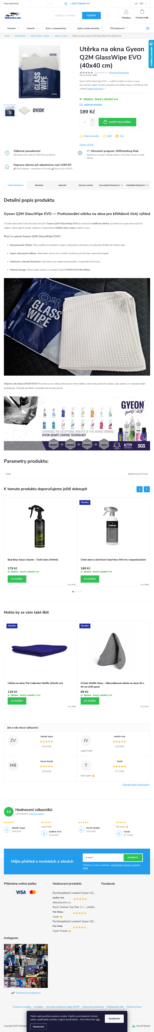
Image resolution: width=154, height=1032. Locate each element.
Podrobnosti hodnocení (119, 73)
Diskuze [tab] (62, 185)
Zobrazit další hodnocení (136, 784)
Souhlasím (114, 1018)
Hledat (91, 15)
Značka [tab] (86, 185)
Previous (140, 489)
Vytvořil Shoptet (143, 1026)
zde (98, 1019)
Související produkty (109, 185)
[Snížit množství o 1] (92, 124)
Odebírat (133, 857)
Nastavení (38, 1026)
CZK (141, 3)
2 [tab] (75, 591)
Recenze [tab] (39, 185)
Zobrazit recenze (36, 814)
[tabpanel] (40, 542)
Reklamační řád (115, 1007)
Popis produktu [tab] (16, 185)
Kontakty (38, 1007)
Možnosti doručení (93, 104)
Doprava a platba (22, 1007)
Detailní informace (95, 88)
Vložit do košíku (120, 122)
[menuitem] (13, 28)
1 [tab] (73, 591)
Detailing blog (133, 1007)
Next (147, 489)
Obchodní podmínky (93, 1007)
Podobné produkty (135, 185)
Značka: (87, 144)
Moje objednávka (11, 3)
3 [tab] (78, 591)
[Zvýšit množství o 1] (92, 120)
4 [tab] (81, 591)
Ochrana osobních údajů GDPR (62, 1007)
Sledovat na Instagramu (28, 993)
